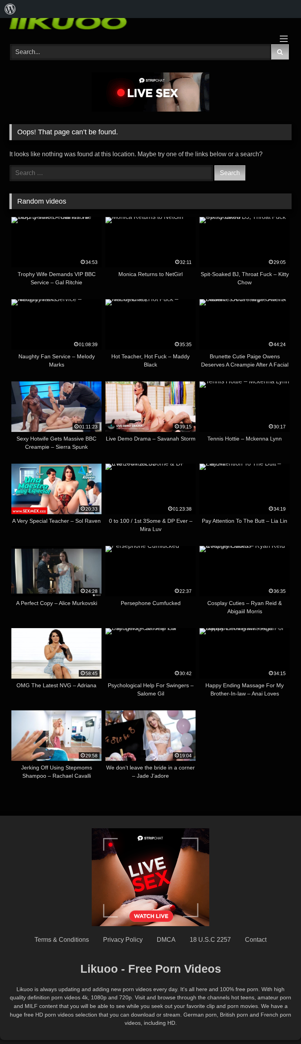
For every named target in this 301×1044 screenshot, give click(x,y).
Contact (256, 939)
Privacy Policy (123, 939)
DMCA (166, 939)
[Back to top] (276, 1020)
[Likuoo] (150, 21)
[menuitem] (10, 9)
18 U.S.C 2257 (210, 939)
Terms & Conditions (61, 939)
